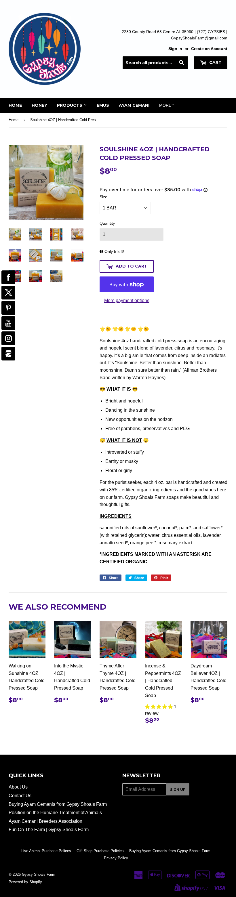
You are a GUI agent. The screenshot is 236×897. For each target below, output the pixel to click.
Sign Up (178, 789)
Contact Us (20, 795)
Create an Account (209, 49)
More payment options (126, 300)
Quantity (107, 223)
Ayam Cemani (134, 105)
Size (103, 196)
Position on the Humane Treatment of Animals (55, 812)
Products (70, 105)
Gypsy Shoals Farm (38, 874)
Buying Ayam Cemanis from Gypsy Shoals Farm (58, 804)
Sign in (175, 49)
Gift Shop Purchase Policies (100, 851)
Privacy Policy (116, 858)
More (165, 105)
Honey (39, 105)
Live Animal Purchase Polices (46, 851)
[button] (159, 706)
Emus (103, 105)
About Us (18, 787)
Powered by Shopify (25, 882)
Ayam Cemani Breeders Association (45, 821)
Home (15, 105)
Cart (215, 62)
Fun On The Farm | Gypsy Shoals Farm (49, 829)
